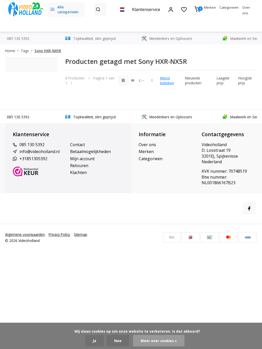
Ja (94, 340)
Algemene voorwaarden (25, 234)
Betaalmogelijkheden (90, 151)
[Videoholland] (25, 9)
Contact (77, 144)
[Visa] (247, 237)
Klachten (78, 172)
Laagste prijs (223, 80)
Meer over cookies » (159, 340)
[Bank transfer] (172, 237)
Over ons (147, 144)
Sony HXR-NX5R (48, 50)
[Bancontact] (210, 237)
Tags (25, 50)
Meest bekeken (167, 80)
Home (10, 50)
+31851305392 (33, 158)
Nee (118, 340)
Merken (210, 7)
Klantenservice (146, 9)
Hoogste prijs (245, 80)
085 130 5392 (32, 144)
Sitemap (80, 234)
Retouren (79, 165)
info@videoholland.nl (39, 151)
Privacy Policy (59, 234)
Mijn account (82, 158)
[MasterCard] (228, 237)
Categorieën (229, 7)
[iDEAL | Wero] (191, 237)
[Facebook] (249, 208)
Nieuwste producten (193, 80)
